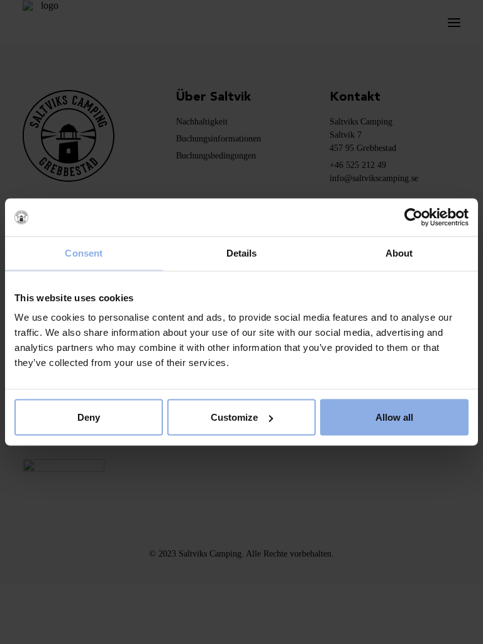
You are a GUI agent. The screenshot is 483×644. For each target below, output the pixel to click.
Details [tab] (241, 253)
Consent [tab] (84, 253)
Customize (234, 417)
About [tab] (399, 253)
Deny (88, 417)
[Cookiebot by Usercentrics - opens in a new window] (413, 217)
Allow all (394, 417)
